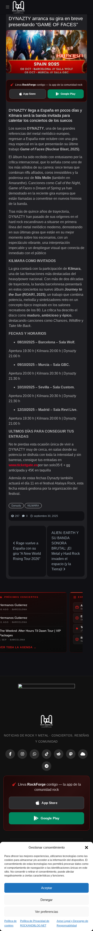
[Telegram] (46, 766)
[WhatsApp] (34, 754)
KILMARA (33, 505)
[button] (86, 847)
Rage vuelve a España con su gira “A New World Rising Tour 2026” (27, 551)
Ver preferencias (46, 911)
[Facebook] (10, 754)
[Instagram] (22, 754)
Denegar (46, 900)
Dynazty (16, 505)
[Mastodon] (70, 754)
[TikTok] (46, 754)
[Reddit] (58, 754)
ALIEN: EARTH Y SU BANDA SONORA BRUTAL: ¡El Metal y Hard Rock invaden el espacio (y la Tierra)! (65, 551)
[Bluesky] (83, 754)
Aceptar (46, 888)
